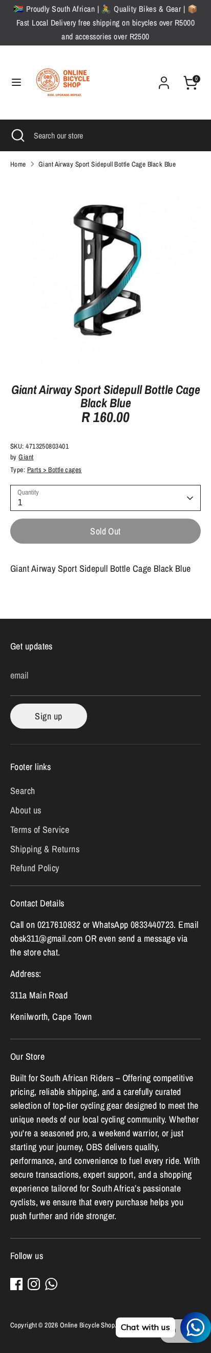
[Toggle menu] (16, 82)
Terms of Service (39, 829)
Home (18, 164)
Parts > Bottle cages (54, 469)
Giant (25, 456)
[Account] (164, 79)
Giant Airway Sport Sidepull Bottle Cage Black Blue (107, 164)
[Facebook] (16, 1284)
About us (25, 810)
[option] (105, 272)
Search (22, 790)
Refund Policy (34, 867)
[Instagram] (34, 1284)
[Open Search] (17, 135)
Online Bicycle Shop (87, 1324)
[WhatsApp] (51, 1284)
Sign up (48, 716)
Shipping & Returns (44, 849)
